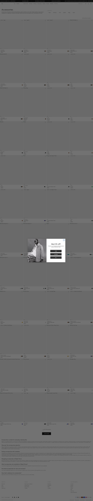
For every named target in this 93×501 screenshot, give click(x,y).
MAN (56, 251)
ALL (56, 257)
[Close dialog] (64, 240)
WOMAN (56, 254)
